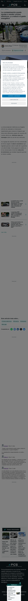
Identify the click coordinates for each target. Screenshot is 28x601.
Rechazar (14, 103)
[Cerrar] (20, 583)
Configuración (14, 99)
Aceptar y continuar (14, 96)
